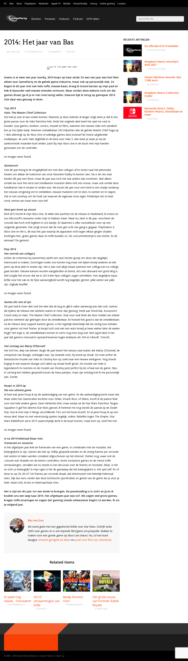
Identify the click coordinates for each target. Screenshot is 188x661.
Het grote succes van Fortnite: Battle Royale (106, 601)
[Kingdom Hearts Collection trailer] (132, 102)
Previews (50, 19)
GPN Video (92, 19)
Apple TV (56, 3)
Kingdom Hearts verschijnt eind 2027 (161, 63)
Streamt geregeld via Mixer (54, 540)
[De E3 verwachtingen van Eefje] (47, 590)
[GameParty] (16, 22)
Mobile (66, 3)
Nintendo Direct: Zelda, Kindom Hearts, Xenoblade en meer (163, 111)
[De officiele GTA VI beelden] (132, 55)
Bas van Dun (13, 51)
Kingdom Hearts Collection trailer (161, 94)
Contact (122, 3)
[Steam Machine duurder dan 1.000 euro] (132, 86)
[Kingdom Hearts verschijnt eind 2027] (132, 71)
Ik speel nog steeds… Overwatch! (17, 599)
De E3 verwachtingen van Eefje (47, 601)
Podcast (78, 19)
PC (5, 3)
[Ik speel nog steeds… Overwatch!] (17, 590)
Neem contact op (55, 655)
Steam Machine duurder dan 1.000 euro (162, 78)
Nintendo (43, 3)
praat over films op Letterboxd (93, 540)
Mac (12, 3)
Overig (93, 3)
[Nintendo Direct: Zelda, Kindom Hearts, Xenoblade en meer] (132, 117)
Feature (70, 51)
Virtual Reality (80, 3)
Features (64, 19)
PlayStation (30, 3)
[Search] (181, 19)
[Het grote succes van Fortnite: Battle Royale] (106, 590)
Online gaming (107, 3)
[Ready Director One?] (76, 590)
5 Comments (54, 51)
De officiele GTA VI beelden (161, 46)
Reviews (36, 19)
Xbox (19, 3)
